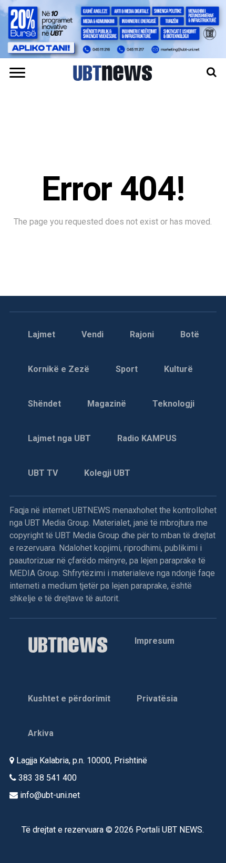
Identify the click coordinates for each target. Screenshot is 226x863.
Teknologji (173, 404)
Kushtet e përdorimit (69, 699)
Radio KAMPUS (147, 438)
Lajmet (41, 334)
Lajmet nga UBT (59, 438)
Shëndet (44, 404)
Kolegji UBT (107, 473)
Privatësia (157, 699)
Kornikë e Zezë (58, 369)
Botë (189, 334)
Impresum (154, 641)
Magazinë (106, 404)
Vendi (92, 334)
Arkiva (41, 733)
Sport (127, 369)
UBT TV (43, 473)
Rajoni (142, 334)
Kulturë (178, 369)
